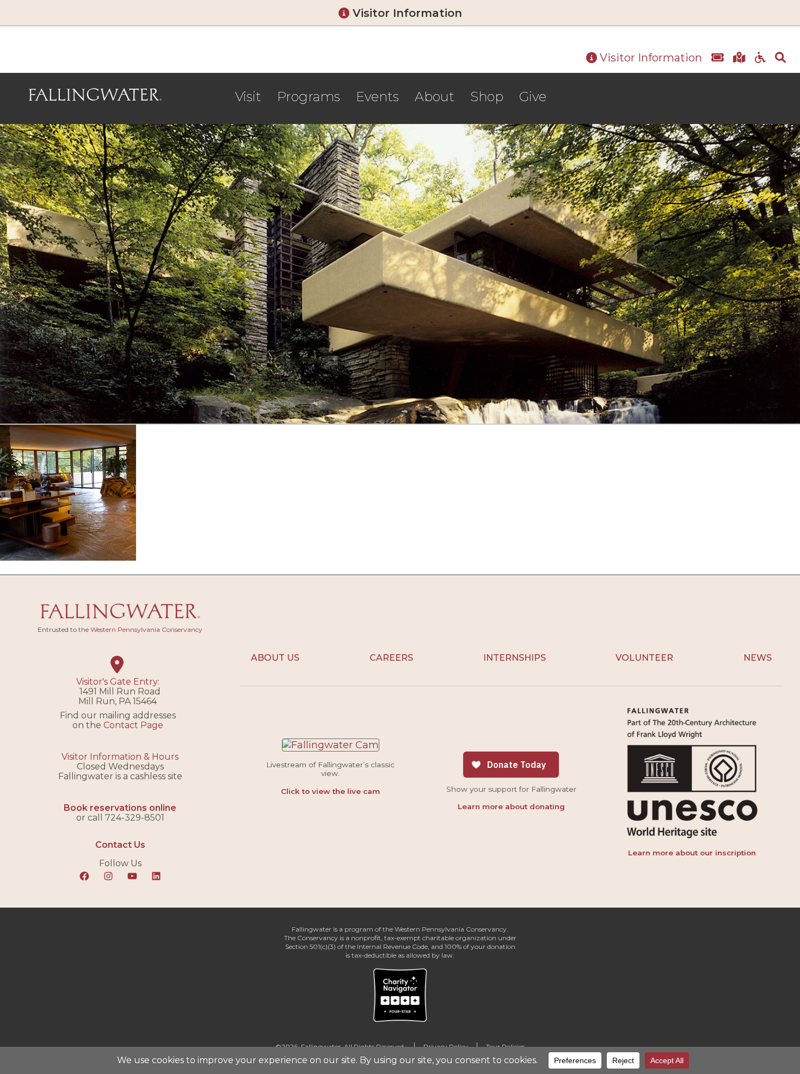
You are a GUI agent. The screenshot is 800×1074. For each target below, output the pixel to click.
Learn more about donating (511, 806)
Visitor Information (405, 13)
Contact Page (133, 725)
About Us (275, 658)
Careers (391, 658)
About (434, 96)
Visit (248, 96)
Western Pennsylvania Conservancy (146, 629)
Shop (486, 96)
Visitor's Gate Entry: (117, 681)
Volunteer (644, 658)
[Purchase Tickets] (717, 58)
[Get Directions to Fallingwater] (739, 58)
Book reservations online (120, 808)
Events (377, 96)
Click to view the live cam (330, 791)
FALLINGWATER (95, 95)
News (757, 658)
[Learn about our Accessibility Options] (760, 58)
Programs (308, 96)
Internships (514, 658)
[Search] (780, 58)
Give (532, 96)
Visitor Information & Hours (120, 757)
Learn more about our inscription (692, 852)
